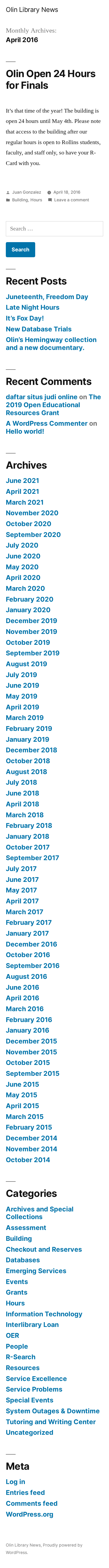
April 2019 (22, 707)
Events (17, 1282)
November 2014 (31, 1149)
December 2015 (31, 1041)
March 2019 (25, 718)
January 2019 (27, 739)
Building (20, 199)
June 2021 (22, 481)
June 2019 (22, 685)
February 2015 (29, 1127)
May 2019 (21, 696)
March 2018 (25, 815)
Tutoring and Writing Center (51, 1422)
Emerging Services (36, 1271)
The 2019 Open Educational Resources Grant (53, 404)
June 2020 (23, 556)
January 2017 (27, 933)
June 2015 (22, 1084)
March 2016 (25, 1009)
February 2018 (29, 825)
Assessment (26, 1228)
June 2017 (22, 879)
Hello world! (25, 431)
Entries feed (25, 1492)
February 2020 (29, 599)
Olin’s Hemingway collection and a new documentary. (51, 344)
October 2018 (28, 761)
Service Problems (34, 1389)
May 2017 (21, 890)
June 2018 (22, 793)
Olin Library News (32, 10)
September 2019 (33, 653)
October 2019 (28, 642)
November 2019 (31, 632)
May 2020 (22, 567)
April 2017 (22, 901)
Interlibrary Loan (32, 1325)
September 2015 (33, 1073)
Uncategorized (29, 1432)
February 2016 (29, 1020)
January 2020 (28, 610)
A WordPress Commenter (47, 423)
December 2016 (31, 944)
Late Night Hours (33, 307)
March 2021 (25, 502)
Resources (23, 1368)
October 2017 (28, 847)
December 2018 (31, 750)
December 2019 (31, 621)
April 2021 (22, 491)
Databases (23, 1260)
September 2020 (33, 535)
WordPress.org (29, 1514)
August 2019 (26, 664)
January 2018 (27, 836)
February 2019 (29, 728)
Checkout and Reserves (44, 1249)
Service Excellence (36, 1379)
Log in (15, 1482)
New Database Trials (39, 329)
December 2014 (31, 1138)
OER (12, 1335)
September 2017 (32, 858)
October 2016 (28, 955)
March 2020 (25, 588)
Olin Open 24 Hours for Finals (51, 79)
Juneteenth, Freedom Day (47, 297)
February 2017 (29, 922)
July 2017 (21, 869)
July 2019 (21, 675)
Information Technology (44, 1314)
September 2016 (33, 966)
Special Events (29, 1400)
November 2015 (31, 1052)
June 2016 (22, 987)
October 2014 (28, 1160)
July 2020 (22, 545)
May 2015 (21, 1095)
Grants (17, 1292)
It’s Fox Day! (25, 318)
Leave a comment (71, 199)
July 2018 (21, 782)
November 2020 (32, 513)
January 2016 (27, 1030)
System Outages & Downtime (53, 1411)
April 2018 (22, 804)
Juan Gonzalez (26, 192)
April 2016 (22, 998)
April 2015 (22, 1106)
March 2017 (24, 912)
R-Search (20, 1357)
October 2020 (28, 524)
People (17, 1346)
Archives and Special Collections (40, 1213)
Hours (36, 199)
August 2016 (26, 976)
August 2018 (26, 772)
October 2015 (28, 1063)
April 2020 (23, 577)
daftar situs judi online (42, 397)
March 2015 (25, 1117)
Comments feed (32, 1503)
